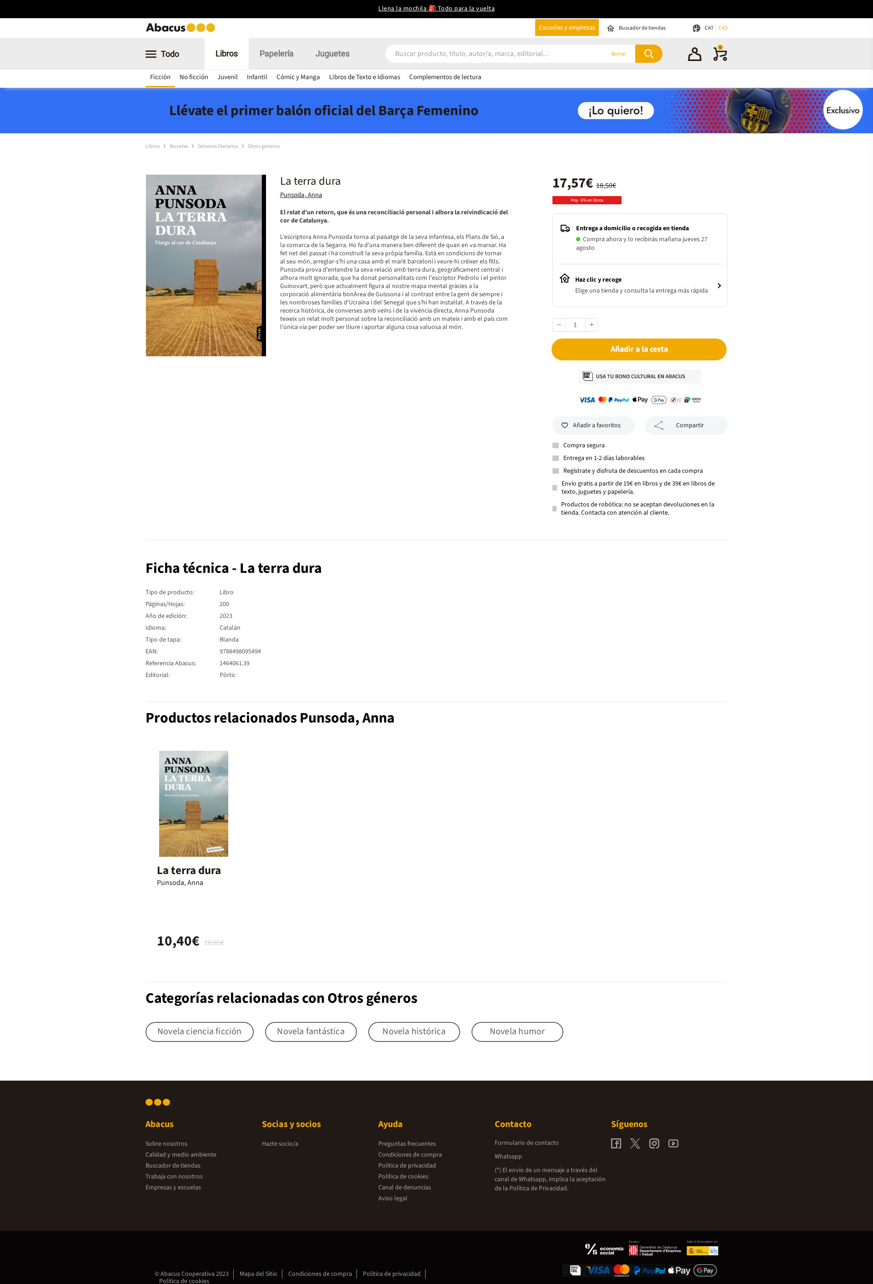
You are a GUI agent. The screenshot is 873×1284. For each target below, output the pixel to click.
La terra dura (189, 870)
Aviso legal (392, 1198)
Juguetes (333, 53)
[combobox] (483, 54)
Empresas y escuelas (173, 1187)
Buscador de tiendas (173, 1165)
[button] (694, 55)
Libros (227, 53)
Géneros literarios (218, 146)
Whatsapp (508, 1156)
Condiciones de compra (410, 1154)
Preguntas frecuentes (407, 1143)
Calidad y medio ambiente (181, 1154)
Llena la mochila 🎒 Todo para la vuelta (436, 8)
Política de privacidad (407, 1165)
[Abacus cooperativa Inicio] (183, 31)
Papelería (277, 53)
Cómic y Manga (298, 77)
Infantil (257, 77)
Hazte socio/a (280, 1143)
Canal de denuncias (404, 1187)
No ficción (194, 77)
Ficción (160, 77)
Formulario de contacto (527, 1143)
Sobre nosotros (166, 1143)
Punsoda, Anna (301, 195)
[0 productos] (720, 59)
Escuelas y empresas (567, 27)
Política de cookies (403, 1176)
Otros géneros (264, 146)
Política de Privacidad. (538, 1188)
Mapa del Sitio (258, 1274)
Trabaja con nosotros (174, 1176)
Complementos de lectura (445, 77)
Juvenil (227, 77)
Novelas (179, 146)
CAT (709, 28)
